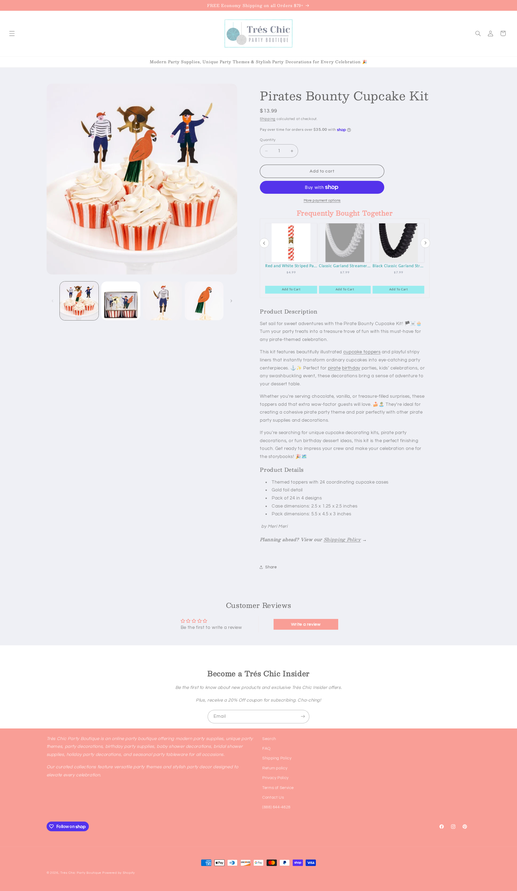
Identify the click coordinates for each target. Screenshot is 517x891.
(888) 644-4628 (276, 807)
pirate (334, 368)
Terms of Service (278, 788)
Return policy (274, 768)
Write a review (306, 624)
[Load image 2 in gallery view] (120, 300)
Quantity (267, 140)
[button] (12, 33)
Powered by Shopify (118, 872)
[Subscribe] (303, 716)
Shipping (267, 119)
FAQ (266, 748)
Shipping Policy (342, 539)
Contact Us (273, 797)
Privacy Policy (275, 778)
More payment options (322, 200)
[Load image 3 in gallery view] (162, 300)
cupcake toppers (361, 352)
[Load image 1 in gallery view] (79, 300)
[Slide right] (231, 301)
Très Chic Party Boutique (80, 872)
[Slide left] (52, 301)
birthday (351, 368)
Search (269, 739)
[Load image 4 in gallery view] (204, 300)
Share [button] (271, 567)
